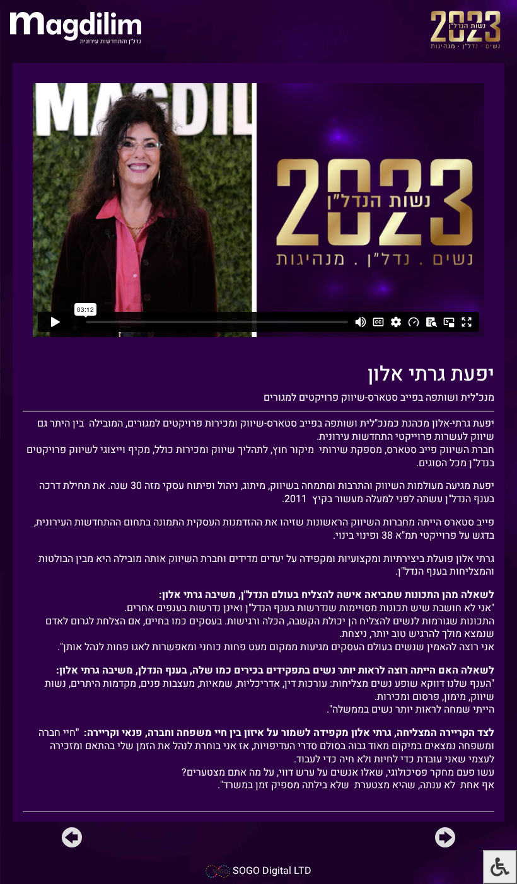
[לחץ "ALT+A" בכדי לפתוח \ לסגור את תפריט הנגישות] (500, 867)
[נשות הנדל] (466, 29)
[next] (72, 840)
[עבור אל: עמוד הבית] (75, 27)
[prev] (445, 840)
